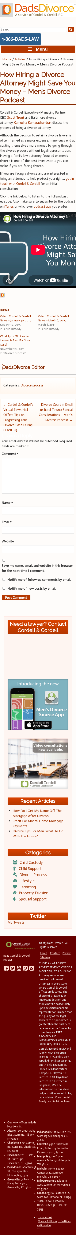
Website (8, 541)
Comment (10, 454)
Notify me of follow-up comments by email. (39, 580)
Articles (20, 59)
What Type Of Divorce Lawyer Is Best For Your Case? (15, 340)
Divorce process (31, 385)
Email (7, 522)
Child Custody (31, 862)
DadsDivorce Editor (24, 367)
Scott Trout (15, 117)
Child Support (30, 868)
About (43, 953)
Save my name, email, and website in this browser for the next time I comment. (37, 568)
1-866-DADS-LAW (20, 39)
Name (7, 503)
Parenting (27, 887)
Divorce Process (33, 874)
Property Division (33, 892)
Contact (55, 953)
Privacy (66, 953)
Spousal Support (33, 899)
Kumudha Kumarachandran (33, 123)
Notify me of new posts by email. (31, 588)
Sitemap (45, 957)
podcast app (42, 206)
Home (6, 59)
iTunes (9, 206)
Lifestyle (27, 880)
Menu (40, 49)
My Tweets (16, 922)
